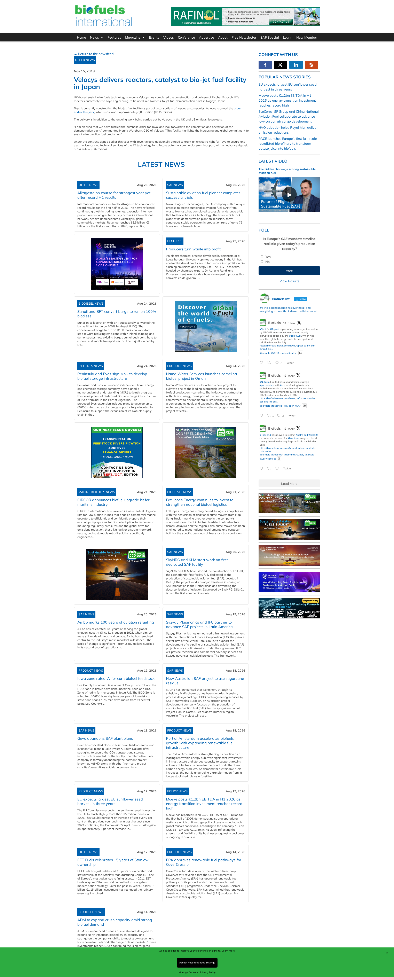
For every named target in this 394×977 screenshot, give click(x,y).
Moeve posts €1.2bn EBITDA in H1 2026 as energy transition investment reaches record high (204, 804)
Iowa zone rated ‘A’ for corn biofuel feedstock (116, 678)
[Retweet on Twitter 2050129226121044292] (270, 363)
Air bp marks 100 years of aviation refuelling (115, 622)
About (223, 37)
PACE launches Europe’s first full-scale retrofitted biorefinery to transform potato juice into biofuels (288, 143)
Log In (287, 37)
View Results (289, 281)
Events (154, 37)
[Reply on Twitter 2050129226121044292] (262, 363)
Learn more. (228, 950)
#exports (313, 434)
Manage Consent (188, 972)
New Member (306, 37)
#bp (282, 385)
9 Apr (291, 375)
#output (293, 352)
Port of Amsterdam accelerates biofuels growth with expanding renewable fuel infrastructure (200, 743)
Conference (186, 37)
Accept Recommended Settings (197, 962)
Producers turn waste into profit (193, 249)
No (267, 262)
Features (114, 37)
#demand (289, 454)
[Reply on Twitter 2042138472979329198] (262, 416)
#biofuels (265, 352)
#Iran (292, 335)
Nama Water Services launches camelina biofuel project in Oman (201, 376)
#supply (299, 454)
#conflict (271, 458)
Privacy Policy (207, 972)
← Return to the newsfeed (94, 54)
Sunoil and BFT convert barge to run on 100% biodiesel (116, 313)
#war (298, 335)
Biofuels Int (277, 323)
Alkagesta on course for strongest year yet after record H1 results (113, 195)
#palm (299, 434)
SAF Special (269, 37)
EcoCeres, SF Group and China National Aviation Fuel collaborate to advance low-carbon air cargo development (289, 116)
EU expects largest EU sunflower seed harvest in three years (110, 801)
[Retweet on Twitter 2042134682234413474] (270, 468)
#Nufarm (265, 381)
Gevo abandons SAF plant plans (106, 738)
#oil (306, 434)
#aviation (282, 352)
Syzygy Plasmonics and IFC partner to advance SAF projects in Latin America (199, 624)
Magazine (132, 37)
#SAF (274, 352)
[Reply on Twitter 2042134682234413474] (262, 468)
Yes (268, 257)
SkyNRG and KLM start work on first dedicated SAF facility (197, 562)
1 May (291, 323)
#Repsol (274, 329)
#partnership (267, 385)
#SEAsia (309, 454)
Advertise (206, 37)
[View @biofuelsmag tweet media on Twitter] (300, 353)
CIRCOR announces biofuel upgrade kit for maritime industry (113, 502)
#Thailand (265, 434)
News (94, 37)
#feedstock (277, 405)
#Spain (263, 329)
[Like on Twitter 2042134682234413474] (278, 468)
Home (81, 37)
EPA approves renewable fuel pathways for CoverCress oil (203, 862)
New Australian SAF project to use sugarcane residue (205, 680)
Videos (168, 37)
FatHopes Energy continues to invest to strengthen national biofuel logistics (199, 502)
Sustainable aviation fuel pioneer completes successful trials (203, 195)
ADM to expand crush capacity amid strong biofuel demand (114, 922)
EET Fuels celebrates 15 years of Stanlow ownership (113, 862)
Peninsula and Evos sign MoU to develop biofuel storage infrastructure (112, 376)
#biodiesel (293, 438)
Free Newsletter (244, 37)
